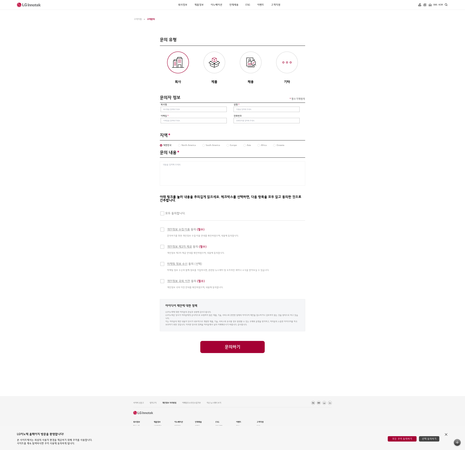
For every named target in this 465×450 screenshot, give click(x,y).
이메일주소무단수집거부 (191, 403)
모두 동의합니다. (175, 213)
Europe (233, 145)
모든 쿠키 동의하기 (402, 439)
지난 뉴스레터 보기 (214, 403)
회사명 (164, 105)
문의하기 (232, 347)
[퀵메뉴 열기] (457, 442)
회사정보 (182, 5)
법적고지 (153, 403)
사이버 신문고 (138, 403)
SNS (435, 5)
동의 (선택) (184, 264)
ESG (248, 5)
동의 (185, 229)
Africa (264, 145)
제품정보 (199, 5)
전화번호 (238, 116)
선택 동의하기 (429, 439)
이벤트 (260, 5)
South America (213, 145)
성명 (236, 105)
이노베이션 (216, 5)
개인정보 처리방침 (169, 403)
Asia (249, 145)
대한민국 (167, 145)
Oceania (280, 145)
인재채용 (234, 5)
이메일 (165, 116)
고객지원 (275, 5)
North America (189, 145)
